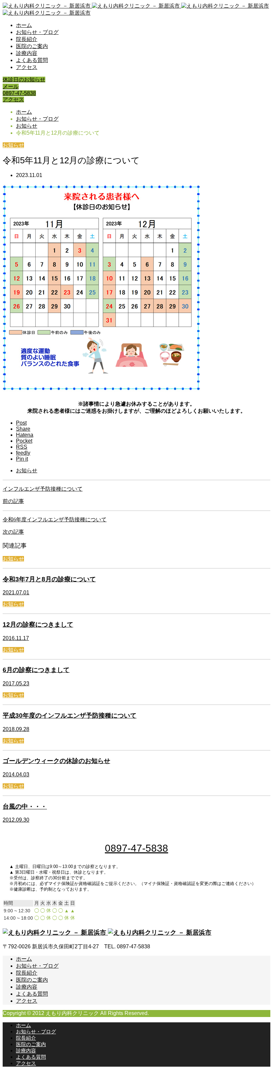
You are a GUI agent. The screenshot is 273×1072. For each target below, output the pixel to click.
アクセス (26, 67)
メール (11, 86)
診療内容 (26, 53)
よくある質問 (32, 60)
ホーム (24, 25)
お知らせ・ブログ (37, 32)
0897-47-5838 (19, 93)
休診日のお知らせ (24, 79)
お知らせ (13, 145)
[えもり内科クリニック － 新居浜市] (107, 932)
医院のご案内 (32, 46)
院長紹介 (26, 39)
